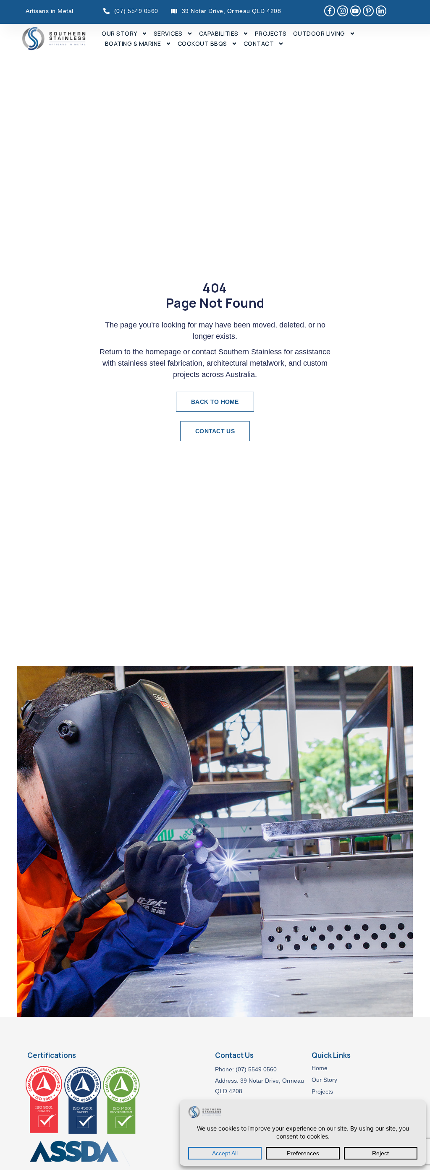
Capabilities (219, 33)
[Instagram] (342, 10)
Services (168, 33)
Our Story (119, 33)
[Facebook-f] (329, 10)
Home (320, 1068)
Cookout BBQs (202, 43)
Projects (271, 33)
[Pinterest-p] (368, 10)
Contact (259, 43)
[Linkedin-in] (381, 10)
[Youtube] (355, 10)
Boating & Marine (133, 43)
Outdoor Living (319, 33)
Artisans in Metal (49, 11)
